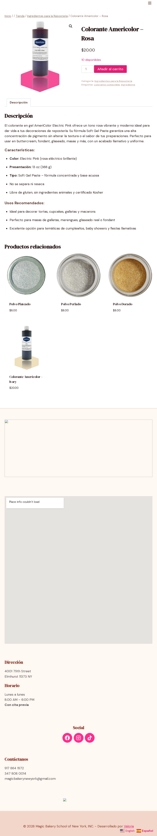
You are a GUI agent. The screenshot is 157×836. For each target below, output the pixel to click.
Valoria (129, 826)
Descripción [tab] (19, 102)
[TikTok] (90, 738)
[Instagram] (78, 738)
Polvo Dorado (122, 304)
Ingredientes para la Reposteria (113, 81)
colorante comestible (107, 84)
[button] (70, 26)
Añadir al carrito (110, 69)
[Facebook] (67, 738)
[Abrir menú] (149, 3)
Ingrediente (128, 84)
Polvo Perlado (71, 304)
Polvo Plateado (19, 304)
